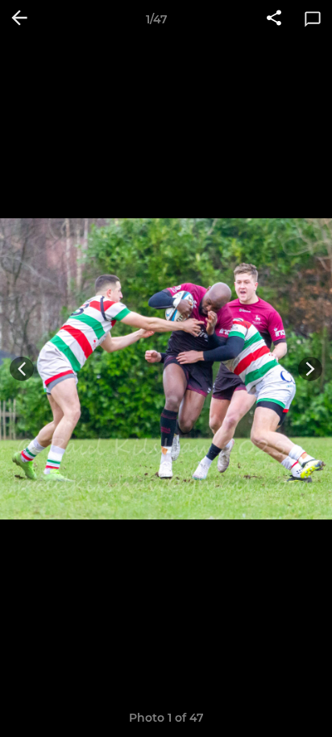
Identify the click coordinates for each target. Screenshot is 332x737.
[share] (274, 19)
